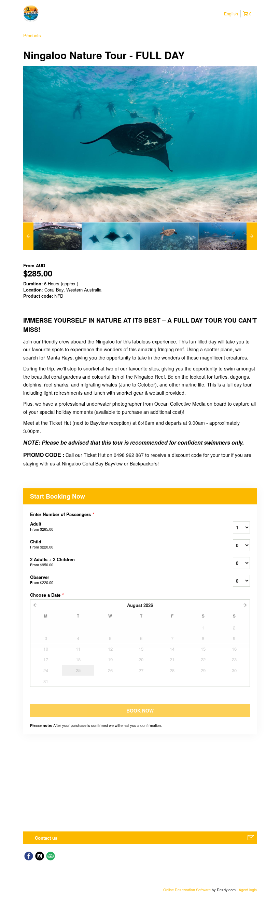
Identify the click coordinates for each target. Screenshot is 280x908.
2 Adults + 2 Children (52, 561)
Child (41, 544)
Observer (41, 579)
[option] (52, 236)
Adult (41, 526)
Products (32, 35)
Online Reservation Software (187, 889)
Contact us (46, 838)
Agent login (248, 889)
